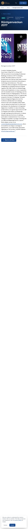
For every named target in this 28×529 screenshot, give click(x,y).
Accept (12, 525)
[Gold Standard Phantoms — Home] (5, 2)
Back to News (7, 14)
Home (2, 7)
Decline (5, 525)
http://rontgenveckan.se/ (8, 131)
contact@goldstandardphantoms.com (11, 124)
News (8, 7)
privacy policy (18, 520)
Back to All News (9, 140)
